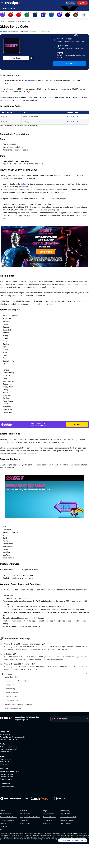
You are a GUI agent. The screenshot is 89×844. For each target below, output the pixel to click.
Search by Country (6, 779)
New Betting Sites (6, 774)
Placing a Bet (9, 685)
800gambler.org (18, 839)
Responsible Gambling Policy (68, 817)
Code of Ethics (24, 820)
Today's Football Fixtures (9, 747)
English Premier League (8, 749)
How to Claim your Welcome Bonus (17, 681)
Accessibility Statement (67, 820)
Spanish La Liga (5, 752)
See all (84, 14)
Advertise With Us (5, 814)
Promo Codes (7, 8)
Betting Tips (4, 732)
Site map (2, 829)
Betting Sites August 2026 (9, 771)
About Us (3, 823)
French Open (4, 761)
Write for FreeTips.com (7, 820)
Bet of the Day (5, 734)
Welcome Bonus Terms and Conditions (18, 704)
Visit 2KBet (69, 63)
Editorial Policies (25, 823)
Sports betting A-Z (11, 689)
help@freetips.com (22, 720)
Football (3, 744)
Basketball (4, 768)
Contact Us (3, 826)
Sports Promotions (11, 693)
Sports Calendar (8, 787)
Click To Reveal (72, 117)
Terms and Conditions (49, 817)
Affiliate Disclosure (65, 823)
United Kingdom (61, 719)
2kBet (30, 80)
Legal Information (48, 814)
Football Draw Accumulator (9, 739)
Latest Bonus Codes (12, 677)
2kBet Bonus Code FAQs (13, 708)
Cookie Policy (47, 823)
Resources (6, 784)
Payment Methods (11, 696)
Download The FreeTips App (8, 817)
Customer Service (11, 700)
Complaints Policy (65, 814)
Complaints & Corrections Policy (30, 817)
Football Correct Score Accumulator (12, 737)
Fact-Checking (25, 814)
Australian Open (5, 759)
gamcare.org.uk (4, 839)
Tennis (2, 756)
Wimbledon (4, 764)
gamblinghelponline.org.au (36, 839)
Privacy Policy (47, 820)
